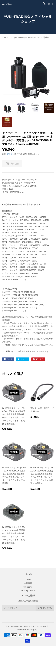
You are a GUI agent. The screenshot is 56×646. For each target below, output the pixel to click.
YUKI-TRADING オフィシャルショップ (28, 18)
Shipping (28, 587)
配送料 (10, 154)
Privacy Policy (28, 590)
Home (28, 579)
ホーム (5, 37)
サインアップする (44, 608)
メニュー (10, 4)
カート (50, 4)
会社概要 (28, 583)
